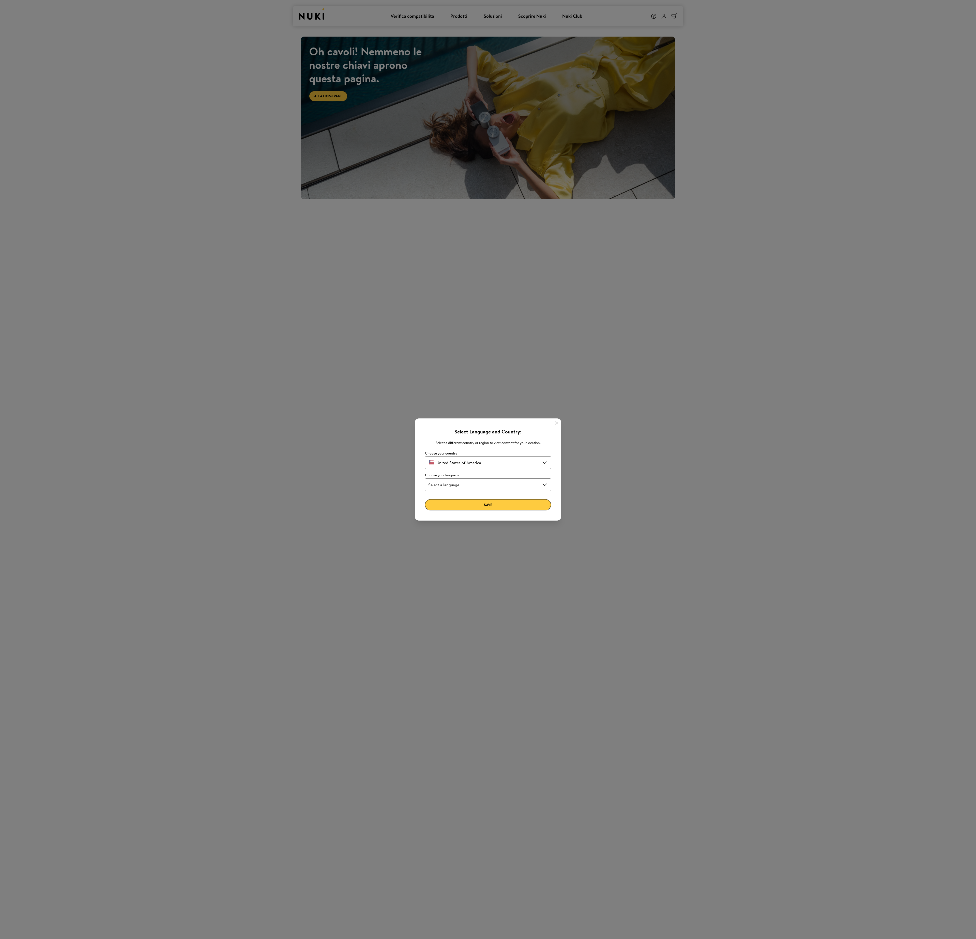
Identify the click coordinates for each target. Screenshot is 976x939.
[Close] (556, 423)
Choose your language (442, 475)
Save (488, 504)
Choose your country (441, 453)
